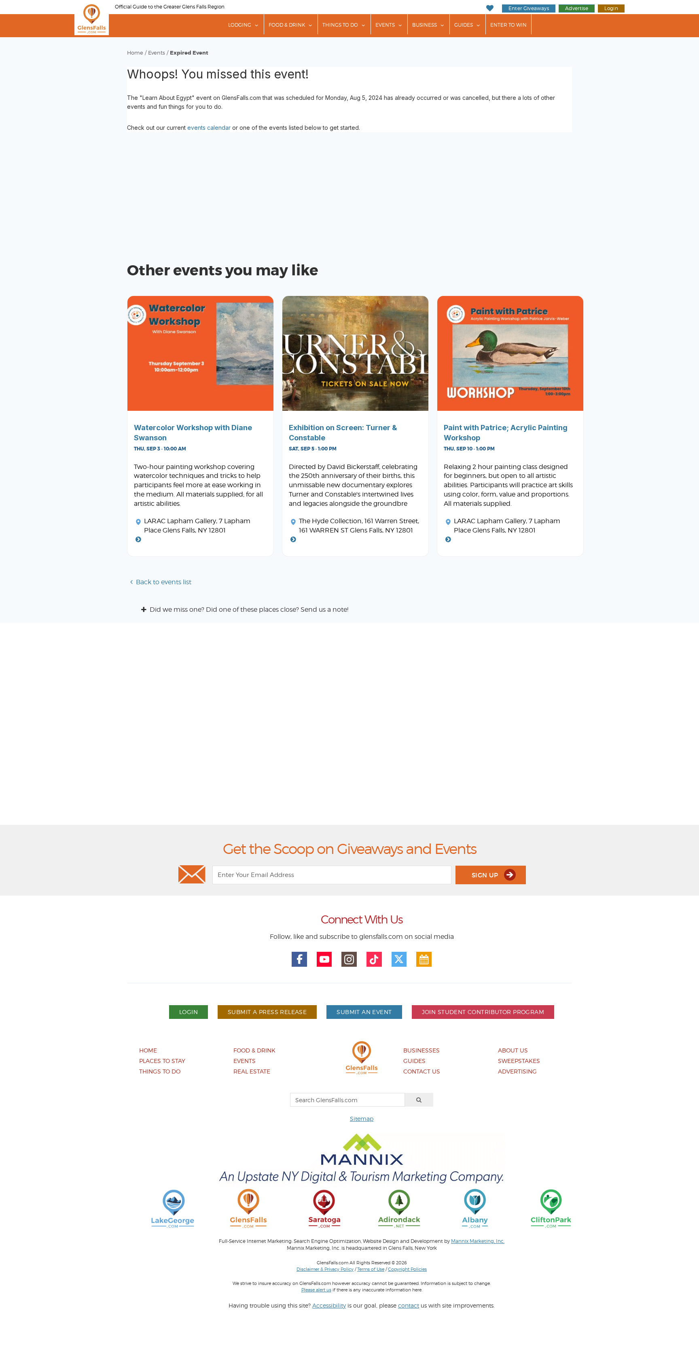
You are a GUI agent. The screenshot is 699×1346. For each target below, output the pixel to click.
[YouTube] (324, 959)
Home (135, 53)
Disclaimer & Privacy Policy (325, 1269)
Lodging (239, 25)
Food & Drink (287, 25)
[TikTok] (374, 959)
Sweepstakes (519, 1060)
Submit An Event (364, 1011)
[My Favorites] (490, 8)
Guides (463, 25)
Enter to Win (508, 25)
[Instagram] (349, 959)
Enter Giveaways (528, 8)
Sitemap (361, 1118)
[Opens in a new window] (172, 1207)
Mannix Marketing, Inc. (477, 1241)
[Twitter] (399, 959)
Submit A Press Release (267, 1011)
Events (385, 25)
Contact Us (421, 1071)
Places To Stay (162, 1060)
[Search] (419, 1100)
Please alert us (316, 1290)
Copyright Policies (407, 1269)
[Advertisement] (349, 727)
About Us (513, 1050)
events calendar (209, 127)
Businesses (421, 1050)
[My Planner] (424, 959)
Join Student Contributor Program (483, 1011)
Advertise (576, 8)
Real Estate (251, 1071)
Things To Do (340, 25)
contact (408, 1305)
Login (611, 8)
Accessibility (329, 1305)
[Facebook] (299, 959)
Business (424, 25)
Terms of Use (370, 1269)
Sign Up (486, 875)
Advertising (517, 1071)
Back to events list (163, 582)
